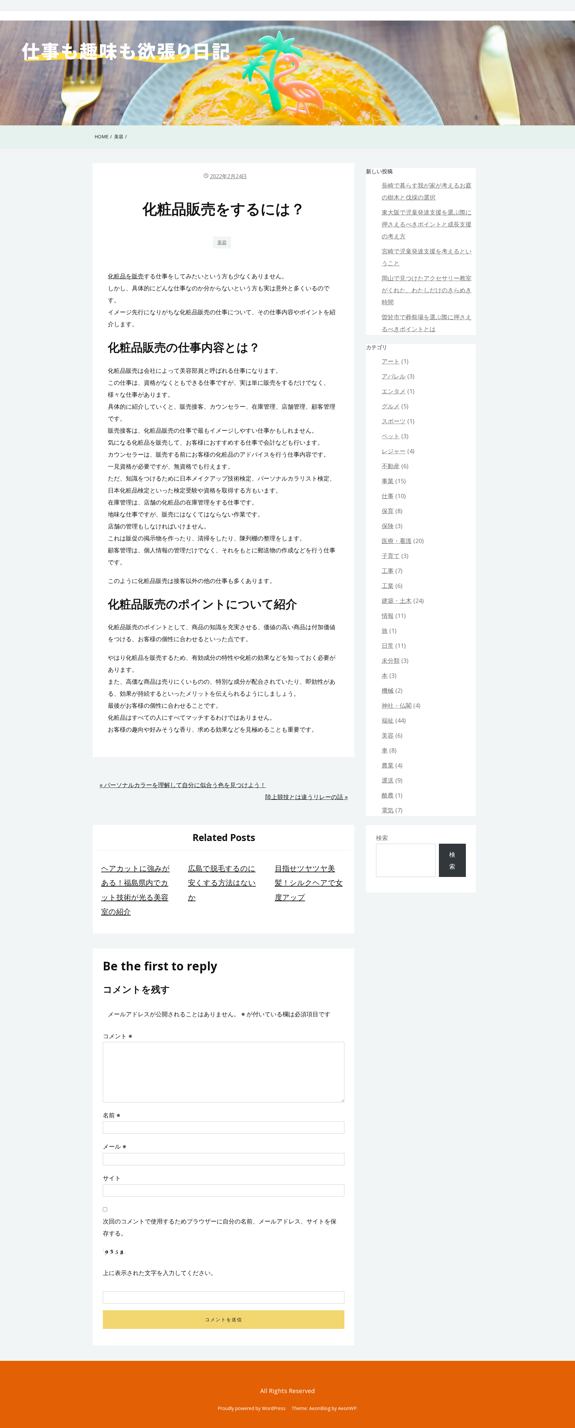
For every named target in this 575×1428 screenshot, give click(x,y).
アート (391, 361)
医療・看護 (397, 541)
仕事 (388, 496)
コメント (117, 1036)
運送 (388, 780)
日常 (388, 645)
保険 (388, 526)
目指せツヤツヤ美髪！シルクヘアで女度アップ (309, 882)
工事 (388, 571)
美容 (222, 242)
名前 (111, 1115)
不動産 (391, 466)
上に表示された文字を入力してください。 (160, 1273)
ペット (391, 436)
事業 (388, 481)
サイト (112, 1178)
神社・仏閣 (397, 705)
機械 (388, 690)
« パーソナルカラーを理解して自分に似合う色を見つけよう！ (182, 785)
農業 (388, 765)
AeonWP (347, 1408)
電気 (388, 810)
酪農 (388, 795)
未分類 (391, 660)
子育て (391, 556)
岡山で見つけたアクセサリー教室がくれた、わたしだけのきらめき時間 (427, 290)
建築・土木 (397, 601)
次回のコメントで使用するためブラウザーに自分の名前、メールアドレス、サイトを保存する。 (219, 1227)
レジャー (394, 451)
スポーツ (394, 421)
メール (114, 1146)
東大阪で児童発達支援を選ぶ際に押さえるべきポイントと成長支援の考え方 (427, 224)
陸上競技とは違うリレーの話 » (306, 797)
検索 (382, 838)
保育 (388, 511)
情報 (388, 616)
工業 (388, 586)
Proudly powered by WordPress (252, 1408)
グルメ (391, 406)
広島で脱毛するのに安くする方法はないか (222, 882)
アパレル (394, 376)
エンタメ (394, 391)
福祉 (388, 720)
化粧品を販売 (126, 276)
